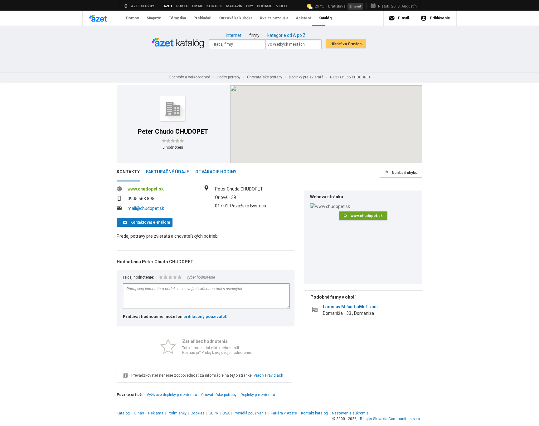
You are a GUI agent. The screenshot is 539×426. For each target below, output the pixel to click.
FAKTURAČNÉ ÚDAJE (167, 171)
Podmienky (177, 413)
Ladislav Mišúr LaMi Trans (350, 306)
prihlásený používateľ (204, 316)
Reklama (155, 413)
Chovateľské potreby (218, 395)
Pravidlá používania (250, 413)
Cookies (198, 413)
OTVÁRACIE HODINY (215, 171)
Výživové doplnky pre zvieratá (172, 395)
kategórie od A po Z (286, 35)
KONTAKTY (128, 171)
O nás (139, 413)
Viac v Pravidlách (268, 375)
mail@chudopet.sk (146, 208)
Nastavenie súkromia (350, 413)
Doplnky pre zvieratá (257, 395)
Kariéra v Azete (284, 413)
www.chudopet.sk (146, 188)
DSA (226, 413)
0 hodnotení (173, 147)
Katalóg (123, 413)
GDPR (213, 413)
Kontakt (314, 413)
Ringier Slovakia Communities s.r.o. (390, 419)
